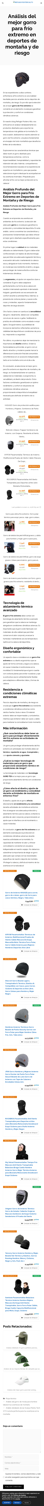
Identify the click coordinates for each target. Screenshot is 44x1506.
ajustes (17, 1499)
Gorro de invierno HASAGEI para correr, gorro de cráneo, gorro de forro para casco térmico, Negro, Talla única (21, 895)
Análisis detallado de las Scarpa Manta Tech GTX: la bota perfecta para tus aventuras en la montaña (21, 1411)
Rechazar (17, 1502)
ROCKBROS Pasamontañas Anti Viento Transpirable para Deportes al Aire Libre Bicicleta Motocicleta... (22, 482)
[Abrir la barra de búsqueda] (3, 3)
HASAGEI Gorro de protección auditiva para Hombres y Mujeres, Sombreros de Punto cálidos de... (22, 408)
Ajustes (27, 1502)
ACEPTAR (7, 1502)
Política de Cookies (19, 1495)
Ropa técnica (11, 1399)
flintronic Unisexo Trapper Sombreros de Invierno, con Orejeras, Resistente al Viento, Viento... (22, 433)
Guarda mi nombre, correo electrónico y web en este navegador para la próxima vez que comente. (23, 1477)
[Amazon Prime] (36, 901)
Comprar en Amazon (30, 905)
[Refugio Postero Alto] (23, 3)
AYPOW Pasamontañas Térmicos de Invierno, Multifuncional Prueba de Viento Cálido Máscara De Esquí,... (22, 458)
